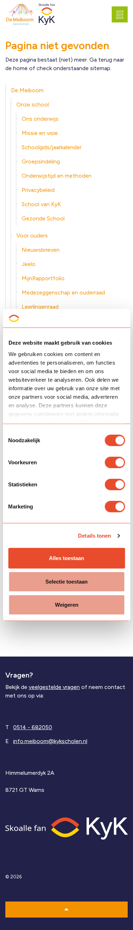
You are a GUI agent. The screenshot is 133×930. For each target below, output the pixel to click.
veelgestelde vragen (54, 687)
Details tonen (94, 536)
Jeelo (28, 264)
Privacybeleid (38, 190)
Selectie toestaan (66, 582)
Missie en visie (40, 133)
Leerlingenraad (40, 306)
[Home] (66, 828)
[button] (66, 910)
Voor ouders (32, 235)
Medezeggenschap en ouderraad (63, 292)
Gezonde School (43, 218)
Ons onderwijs (40, 118)
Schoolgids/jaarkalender (52, 147)
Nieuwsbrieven (41, 249)
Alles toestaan (66, 558)
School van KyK (41, 204)
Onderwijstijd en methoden (57, 175)
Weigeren (66, 605)
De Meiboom (27, 90)
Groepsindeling (41, 161)
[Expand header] (122, 14)
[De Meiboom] (19, 14)
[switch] (115, 462)
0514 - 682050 (32, 727)
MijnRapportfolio (43, 278)
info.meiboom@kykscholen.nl (50, 741)
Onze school (32, 104)
